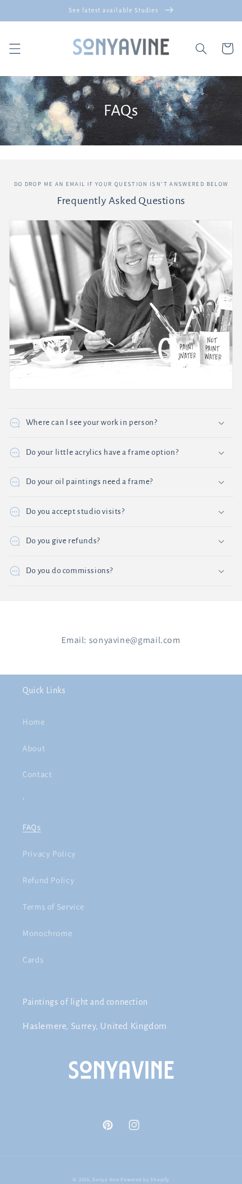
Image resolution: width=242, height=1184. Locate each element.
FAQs (32, 827)
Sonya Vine (105, 1179)
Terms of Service (53, 906)
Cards (33, 959)
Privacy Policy (49, 853)
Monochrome (47, 933)
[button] (15, 48)
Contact (37, 774)
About (34, 748)
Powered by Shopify (144, 1179)
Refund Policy (48, 880)
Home (34, 721)
